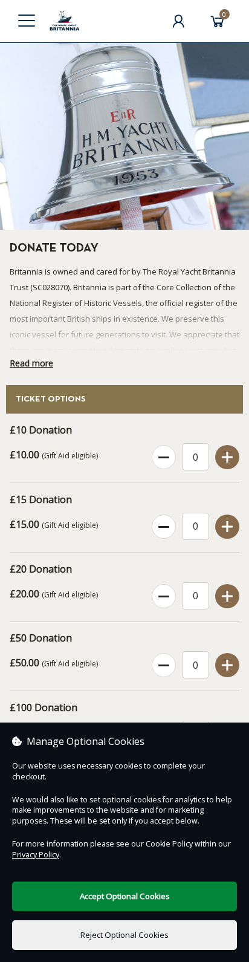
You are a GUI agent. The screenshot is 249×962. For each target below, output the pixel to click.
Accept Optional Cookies (125, 896)
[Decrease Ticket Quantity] (164, 457)
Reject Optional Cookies (124, 934)
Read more (31, 363)
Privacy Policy (35, 855)
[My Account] (178, 21)
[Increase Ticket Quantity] (227, 457)
